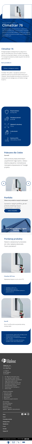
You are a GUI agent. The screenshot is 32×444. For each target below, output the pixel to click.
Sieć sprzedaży (6, 401)
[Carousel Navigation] (16, 183)
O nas (4, 426)
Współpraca (5, 424)
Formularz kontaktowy (7, 403)
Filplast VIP (5, 431)
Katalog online (6, 421)
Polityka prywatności (7, 407)
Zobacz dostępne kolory (11, 68)
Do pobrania (5, 406)
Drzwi (4, 417)
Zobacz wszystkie (12, 210)
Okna (4, 414)
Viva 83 (6, 321)
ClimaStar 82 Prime (9, 276)
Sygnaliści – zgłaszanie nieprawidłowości (11, 409)
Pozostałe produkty (7, 419)
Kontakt (4, 428)
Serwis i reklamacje (7, 404)
